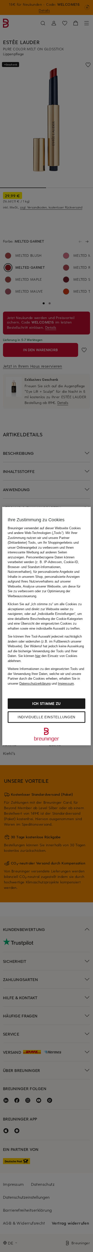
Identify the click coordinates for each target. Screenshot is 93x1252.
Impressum (66, 683)
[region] (46, 626)
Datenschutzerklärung (35, 683)
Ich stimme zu (46, 703)
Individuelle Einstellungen (46, 717)
